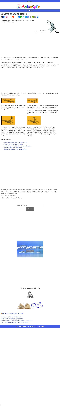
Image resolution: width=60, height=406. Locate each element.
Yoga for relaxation (12, 193)
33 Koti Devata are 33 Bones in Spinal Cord (12, 318)
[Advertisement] (30, 45)
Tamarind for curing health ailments (12, 198)
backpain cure (16, 189)
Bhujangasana (34, 189)
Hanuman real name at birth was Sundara (11, 316)
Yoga (52, 191)
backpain (9, 189)
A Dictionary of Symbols (9, 196)
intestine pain (22, 191)
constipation (42, 189)
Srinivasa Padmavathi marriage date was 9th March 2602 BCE (17, 320)
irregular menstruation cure (33, 191)
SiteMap (32, 326)
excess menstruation (11, 191)
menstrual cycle (46, 191)
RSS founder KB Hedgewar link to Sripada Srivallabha (14, 322)
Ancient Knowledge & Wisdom (12, 313)
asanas (4, 189)
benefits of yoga (25, 189)
